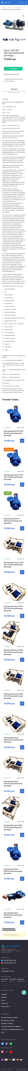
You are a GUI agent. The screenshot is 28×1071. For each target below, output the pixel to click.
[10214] (22, 660)
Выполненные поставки (9, 1017)
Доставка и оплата (7, 1020)
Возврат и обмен (7, 1023)
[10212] (22, 572)
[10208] (22, 441)
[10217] (22, 791)
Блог (2, 1032)
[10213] (22, 616)
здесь (12, 81)
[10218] (22, 835)
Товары (9, 7)
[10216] (22, 747)
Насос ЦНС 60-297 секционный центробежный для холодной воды (23, 50)
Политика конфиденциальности (12, 1029)
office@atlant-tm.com (7, 971)
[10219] (22, 879)
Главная (3, 7)
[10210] (22, 485)
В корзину (14, 68)
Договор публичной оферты (11, 1026)
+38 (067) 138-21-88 (9, 960)
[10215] (22, 703)
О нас (3, 1000)
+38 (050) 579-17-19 (9, 963)
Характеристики (14, 92)
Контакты (4, 1003)
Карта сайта (5, 1006)
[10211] (22, 528)
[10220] (22, 922)
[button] (23, 15)
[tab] (14, 89)
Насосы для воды (18, 7)
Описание (14, 89)
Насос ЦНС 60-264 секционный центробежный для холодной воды (20, 50)
